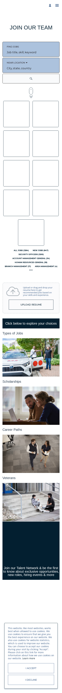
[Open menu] (57, 5)
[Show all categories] (31, 270)
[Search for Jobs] (31, 78)
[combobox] (31, 52)
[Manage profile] (50, 5)
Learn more (28, 658)
